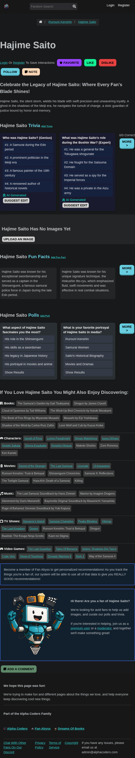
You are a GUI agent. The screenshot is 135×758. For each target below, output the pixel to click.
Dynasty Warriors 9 (59, 556)
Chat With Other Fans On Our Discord (15, 747)
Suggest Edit (16, 200)
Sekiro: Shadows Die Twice (99, 548)
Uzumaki (82, 466)
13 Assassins (101, 466)
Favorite (71, 62)
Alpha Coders (17, 728)
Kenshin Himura (61, 445)
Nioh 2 (80, 556)
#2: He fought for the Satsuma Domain (85, 165)
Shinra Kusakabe (36, 445)
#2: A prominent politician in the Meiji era (27, 160)
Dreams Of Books (71, 728)
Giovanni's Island (33, 521)
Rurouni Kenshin (60, 22)
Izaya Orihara (110, 438)
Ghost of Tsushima (31, 556)
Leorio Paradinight (58, 438)
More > (127, 143)
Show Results (14, 372)
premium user (80, 628)
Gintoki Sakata (11, 445)
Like (90, 62)
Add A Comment (20, 669)
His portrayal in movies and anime (28, 364)
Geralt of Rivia (33, 438)
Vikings (106, 521)
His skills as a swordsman (23, 347)
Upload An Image (18, 239)
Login (110, 5)
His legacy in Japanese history (26, 355)
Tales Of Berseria (66, 548)
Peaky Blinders (87, 521)
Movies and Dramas (79, 364)
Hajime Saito (87, 22)
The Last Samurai (61, 466)
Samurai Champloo (61, 521)
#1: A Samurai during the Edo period (25, 147)
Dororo (34, 528)
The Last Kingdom (13, 528)
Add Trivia (46, 126)
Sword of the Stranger (32, 466)
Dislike (107, 62)
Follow (10, 72)
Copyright (71, 743)
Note (32, 72)
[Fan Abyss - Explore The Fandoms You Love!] (40, 22)
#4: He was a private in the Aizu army (86, 190)
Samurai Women (77, 347)
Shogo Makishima (86, 438)
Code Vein (8, 556)
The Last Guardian (39, 548)
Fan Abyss (43, 728)
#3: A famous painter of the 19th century (27, 173)
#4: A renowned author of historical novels (22, 186)
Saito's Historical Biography (84, 355)
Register (124, 5)
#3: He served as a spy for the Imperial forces (85, 178)
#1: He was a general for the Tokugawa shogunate (84, 152)
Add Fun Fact (58, 257)
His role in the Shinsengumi (24, 339)
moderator (104, 628)
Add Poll (45, 316)
